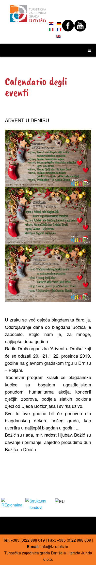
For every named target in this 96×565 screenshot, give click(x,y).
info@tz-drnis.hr (54, 546)
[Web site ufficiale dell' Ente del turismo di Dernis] (28, 11)
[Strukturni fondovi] (36, 503)
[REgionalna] (12, 502)
